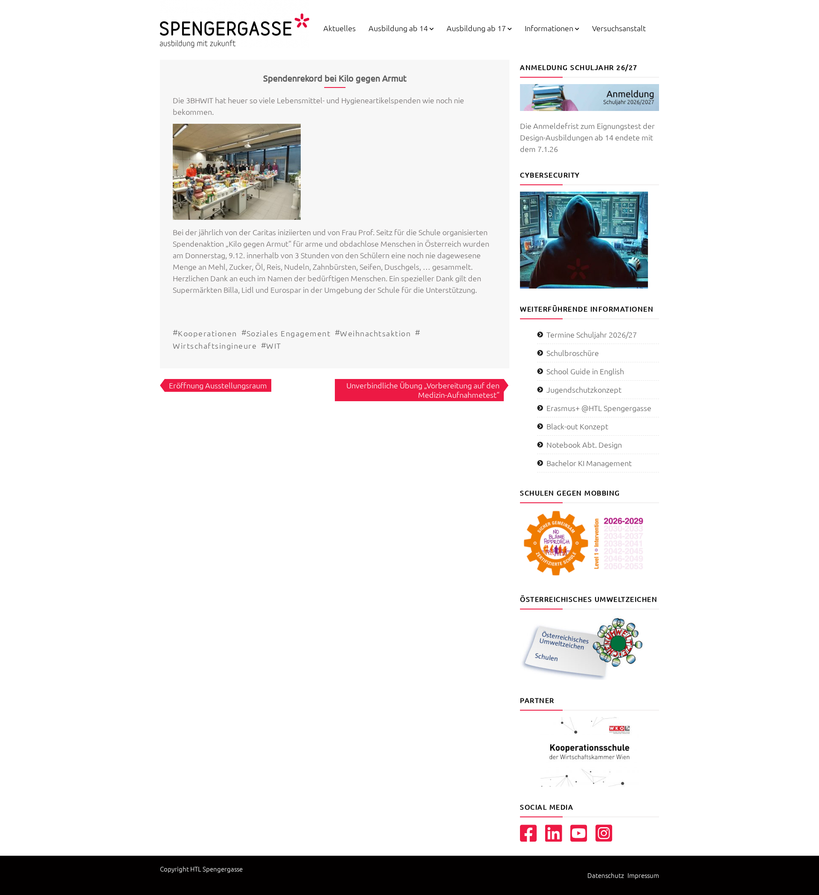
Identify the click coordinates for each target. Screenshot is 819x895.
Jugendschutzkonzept (584, 389)
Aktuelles (339, 28)
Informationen (549, 28)
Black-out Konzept (577, 426)
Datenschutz (605, 875)
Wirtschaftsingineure (215, 345)
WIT (274, 345)
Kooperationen (207, 333)
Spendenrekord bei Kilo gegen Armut (335, 78)
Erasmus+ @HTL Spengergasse (598, 408)
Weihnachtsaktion (375, 333)
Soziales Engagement (289, 333)
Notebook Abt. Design (584, 444)
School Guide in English (585, 371)
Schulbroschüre (572, 353)
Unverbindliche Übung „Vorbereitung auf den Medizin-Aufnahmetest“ (423, 389)
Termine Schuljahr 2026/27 (591, 334)
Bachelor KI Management (589, 463)
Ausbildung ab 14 (398, 28)
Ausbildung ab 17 (476, 28)
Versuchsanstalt (619, 28)
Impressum (643, 875)
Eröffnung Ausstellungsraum (218, 385)
